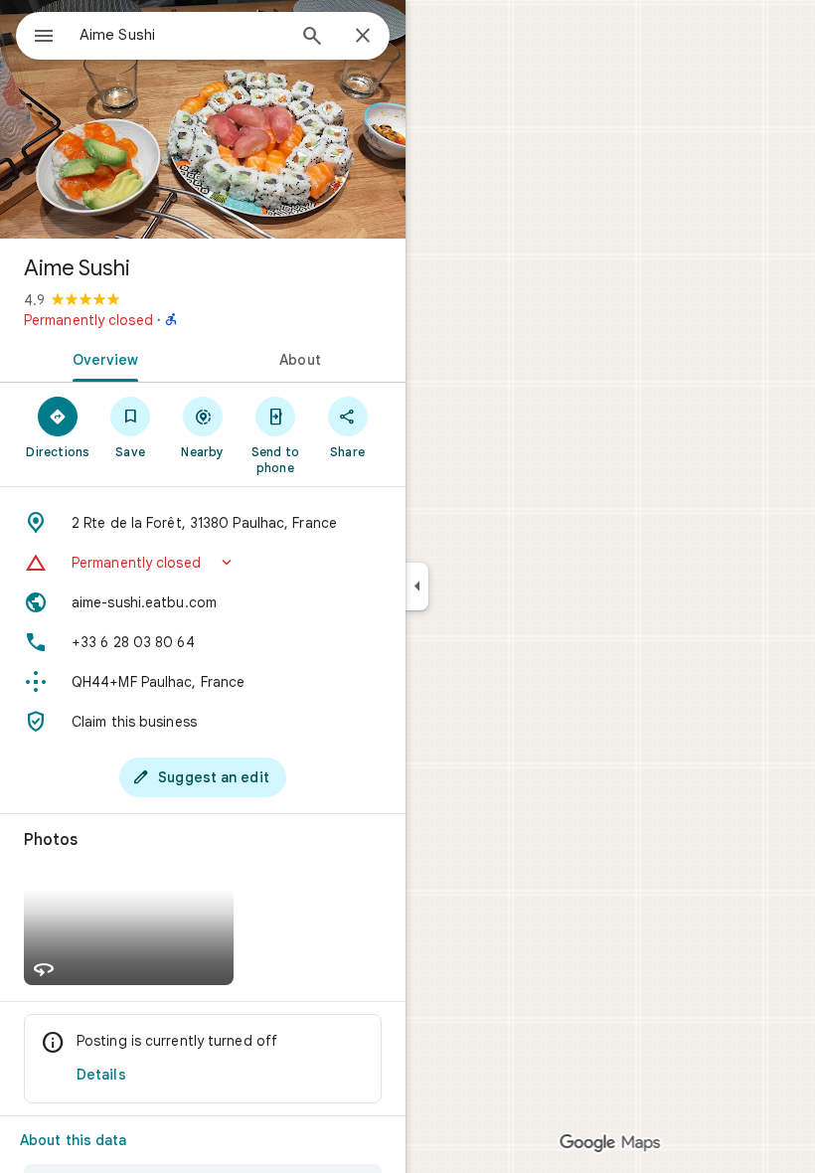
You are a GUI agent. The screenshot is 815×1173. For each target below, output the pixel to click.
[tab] (101, 358)
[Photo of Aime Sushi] (203, 119)
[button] (203, 563)
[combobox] (182, 35)
